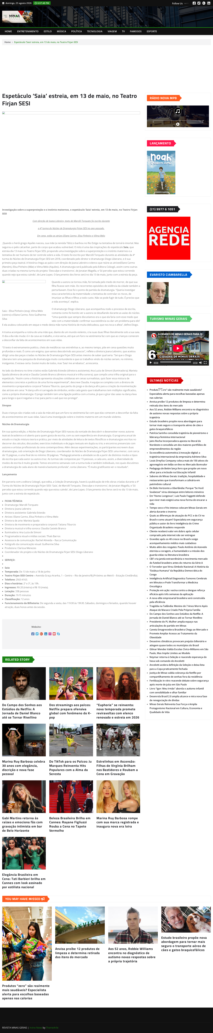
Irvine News (36, 1027)
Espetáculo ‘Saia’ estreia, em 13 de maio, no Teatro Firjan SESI (46, 42)
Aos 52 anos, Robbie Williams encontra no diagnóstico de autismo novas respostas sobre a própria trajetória (179, 413)
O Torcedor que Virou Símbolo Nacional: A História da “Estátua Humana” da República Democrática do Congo (179, 570)
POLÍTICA (76, 31)
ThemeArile (52, 1027)
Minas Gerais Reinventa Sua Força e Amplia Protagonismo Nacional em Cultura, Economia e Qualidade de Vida (176, 708)
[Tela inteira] (205, 362)
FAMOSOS (136, 31)
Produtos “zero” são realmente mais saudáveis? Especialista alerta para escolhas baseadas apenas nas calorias (177, 393)
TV (123, 31)
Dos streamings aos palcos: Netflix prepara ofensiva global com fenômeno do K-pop (70, 711)
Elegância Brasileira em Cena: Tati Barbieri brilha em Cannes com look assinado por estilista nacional (24, 881)
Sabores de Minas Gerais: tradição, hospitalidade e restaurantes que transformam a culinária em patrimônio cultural (177, 480)
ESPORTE (152, 31)
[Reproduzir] (150, 362)
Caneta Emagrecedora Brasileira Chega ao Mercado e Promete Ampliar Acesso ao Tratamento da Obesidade (179, 633)
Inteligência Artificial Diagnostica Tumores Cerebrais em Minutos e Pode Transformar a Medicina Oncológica (178, 582)
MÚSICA (61, 31)
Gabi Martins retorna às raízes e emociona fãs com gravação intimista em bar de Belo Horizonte (22, 824)
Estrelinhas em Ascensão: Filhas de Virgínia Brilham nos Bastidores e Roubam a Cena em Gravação (117, 767)
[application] (178, 348)
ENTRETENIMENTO (28, 31)
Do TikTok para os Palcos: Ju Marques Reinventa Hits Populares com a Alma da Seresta (70, 767)
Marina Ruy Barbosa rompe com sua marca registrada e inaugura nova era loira (118, 822)
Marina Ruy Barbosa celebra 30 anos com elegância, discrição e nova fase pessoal (23, 767)
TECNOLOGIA (94, 31)
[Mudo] (200, 362)
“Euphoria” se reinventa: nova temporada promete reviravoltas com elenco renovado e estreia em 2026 (118, 711)
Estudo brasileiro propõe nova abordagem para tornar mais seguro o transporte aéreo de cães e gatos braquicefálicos (176, 425)
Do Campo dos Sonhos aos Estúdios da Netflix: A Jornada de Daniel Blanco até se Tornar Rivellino (22, 711)
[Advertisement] (106, 67)
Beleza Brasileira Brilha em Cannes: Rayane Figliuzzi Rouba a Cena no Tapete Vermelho (70, 824)
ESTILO (48, 31)
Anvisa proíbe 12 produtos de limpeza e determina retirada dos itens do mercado (77, 953)
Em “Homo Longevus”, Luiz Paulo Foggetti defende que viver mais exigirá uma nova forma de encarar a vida (178, 499)
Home (8, 31)
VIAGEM (112, 31)
